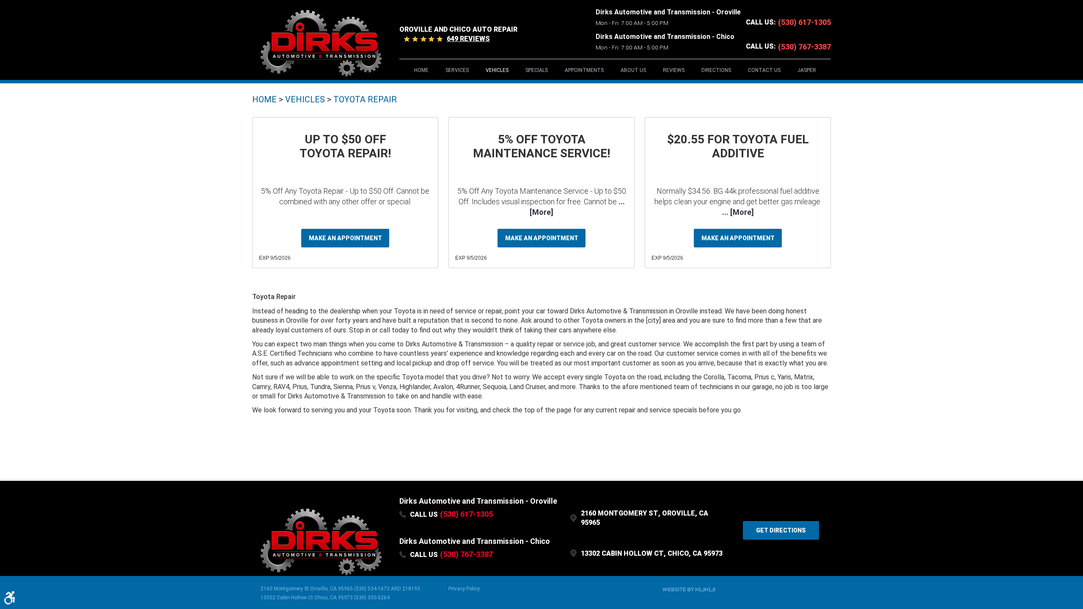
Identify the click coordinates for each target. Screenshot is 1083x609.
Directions (716, 70)
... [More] (738, 212)
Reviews (673, 70)
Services (457, 70)
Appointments (584, 70)
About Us (633, 70)
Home (421, 70)
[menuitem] (421, 69)
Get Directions (781, 530)
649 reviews (468, 39)
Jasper (806, 70)
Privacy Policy (464, 589)
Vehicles (497, 70)
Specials (536, 70)
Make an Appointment (345, 238)
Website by (689, 589)
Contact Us (764, 70)
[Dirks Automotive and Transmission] (320, 42)
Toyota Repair (365, 99)
